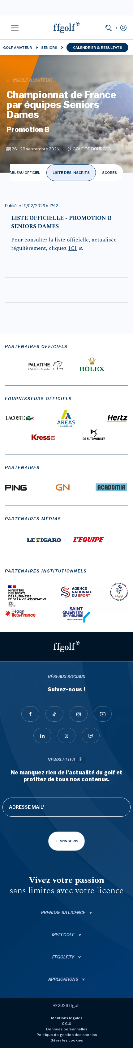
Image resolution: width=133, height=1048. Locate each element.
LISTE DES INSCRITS (71, 172)
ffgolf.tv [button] (63, 957)
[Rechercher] (108, 27)
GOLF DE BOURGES (92, 149)
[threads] (66, 735)
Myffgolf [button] (63, 935)
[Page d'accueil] (66, 27)
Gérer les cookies (66, 1040)
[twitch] (91, 735)
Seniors (49, 47)
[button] (15, 27)
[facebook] (30, 714)
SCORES (109, 172)
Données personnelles (66, 1029)
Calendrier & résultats (97, 47)
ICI (72, 248)
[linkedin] (42, 735)
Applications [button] (63, 979)
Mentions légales (66, 1018)
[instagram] (79, 714)
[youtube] (103, 714)
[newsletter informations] (80, 760)
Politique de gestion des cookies (66, 1035)
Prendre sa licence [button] (63, 913)
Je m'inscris (66, 841)
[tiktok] (54, 714)
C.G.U (66, 1023)
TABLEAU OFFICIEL (23, 172)
